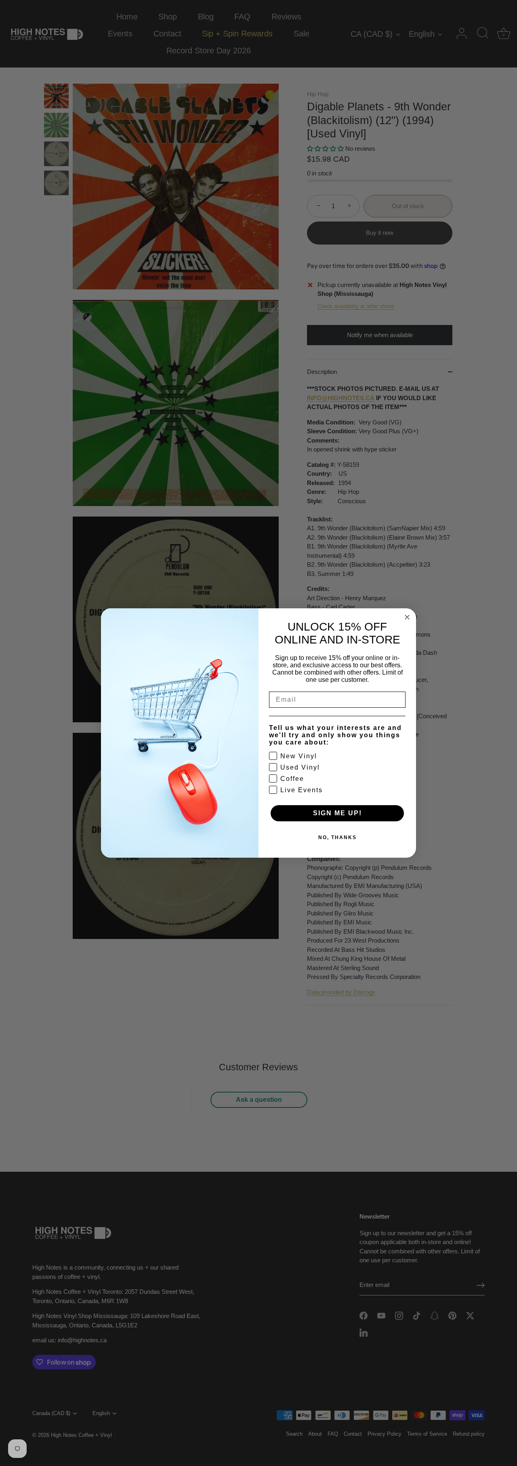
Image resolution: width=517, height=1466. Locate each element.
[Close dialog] (407, 617)
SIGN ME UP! (337, 813)
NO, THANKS (337, 837)
